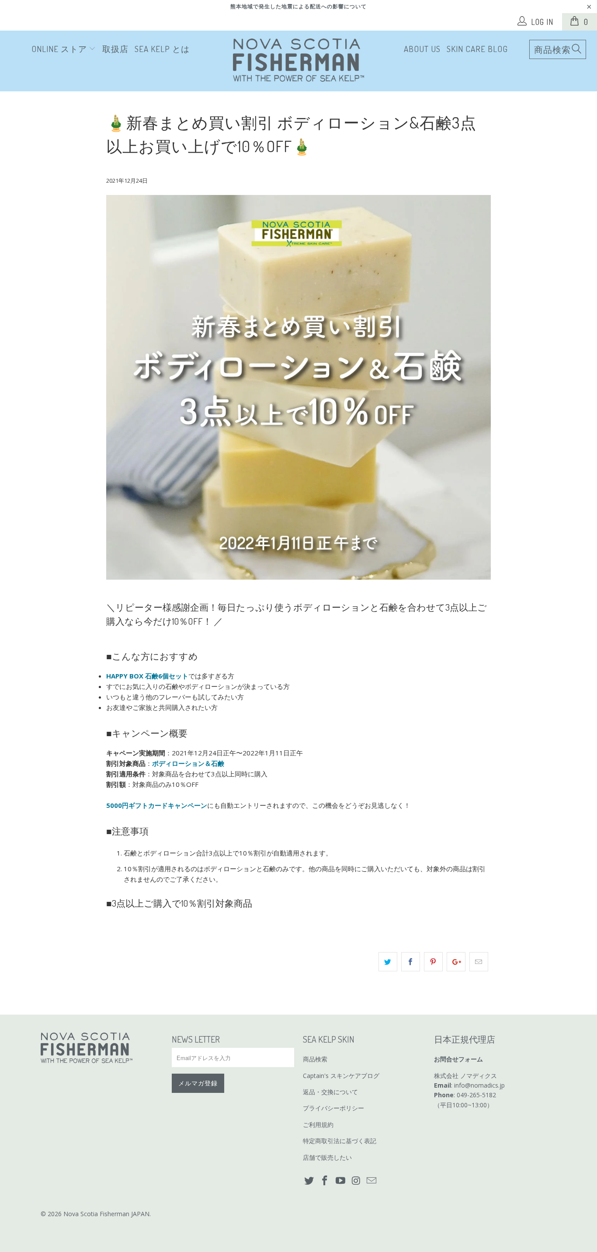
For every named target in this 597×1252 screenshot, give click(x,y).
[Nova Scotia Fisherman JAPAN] (298, 61)
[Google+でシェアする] (456, 961)
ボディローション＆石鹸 (189, 763)
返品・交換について (330, 1092)
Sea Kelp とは (162, 48)
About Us (422, 48)
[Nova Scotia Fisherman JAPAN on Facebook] (325, 1180)
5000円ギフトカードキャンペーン (156, 805)
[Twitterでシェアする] (387, 961)
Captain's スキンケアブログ (341, 1075)
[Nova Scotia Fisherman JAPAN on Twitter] (309, 1180)
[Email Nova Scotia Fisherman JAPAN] (371, 1180)
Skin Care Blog (477, 48)
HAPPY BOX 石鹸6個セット (147, 675)
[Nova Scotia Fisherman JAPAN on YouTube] (340, 1180)
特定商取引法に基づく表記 (339, 1141)
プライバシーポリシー (333, 1108)
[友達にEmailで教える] (478, 961)
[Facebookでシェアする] (410, 961)
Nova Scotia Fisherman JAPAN (106, 1214)
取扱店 (115, 48)
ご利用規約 (318, 1124)
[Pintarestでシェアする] (433, 961)
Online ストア (60, 48)
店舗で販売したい (327, 1157)
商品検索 (315, 1059)
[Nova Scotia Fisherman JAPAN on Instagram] (356, 1180)
